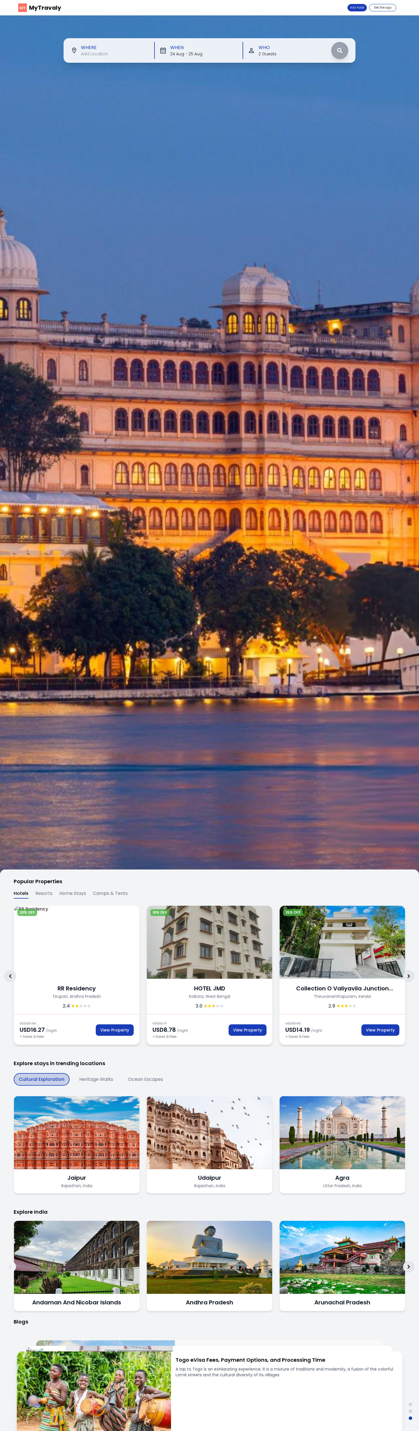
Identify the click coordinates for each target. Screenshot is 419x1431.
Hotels (21, 893)
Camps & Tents (110, 893)
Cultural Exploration (41, 1079)
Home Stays (72, 893)
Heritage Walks (96, 1079)
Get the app (382, 7)
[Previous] (10, 976)
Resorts (43, 893)
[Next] (408, 976)
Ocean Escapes (145, 1079)
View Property (108, 1030)
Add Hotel (357, 7)
